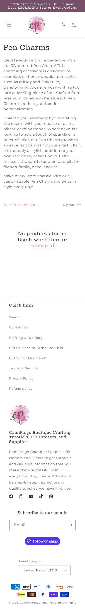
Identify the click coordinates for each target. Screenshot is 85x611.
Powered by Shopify (62, 602)
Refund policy (21, 389)
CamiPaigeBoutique (34, 602)
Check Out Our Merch (27, 358)
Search (15, 317)
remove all (42, 245)
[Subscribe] (70, 525)
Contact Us (18, 327)
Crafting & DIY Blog (26, 338)
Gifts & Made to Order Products (36, 348)
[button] (9, 25)
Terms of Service (23, 368)
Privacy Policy (21, 378)
